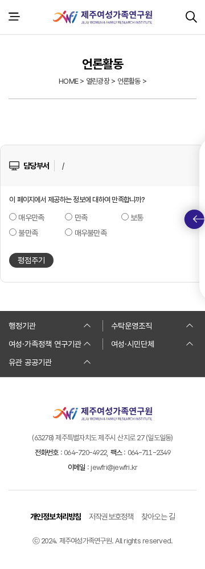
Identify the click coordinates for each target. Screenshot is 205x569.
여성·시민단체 (132, 344)
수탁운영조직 (131, 325)
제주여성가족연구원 (102, 17)
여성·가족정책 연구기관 (45, 344)
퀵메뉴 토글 (194, 219)
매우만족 (31, 217)
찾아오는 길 (158, 516)
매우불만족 (90, 233)
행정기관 (22, 325)
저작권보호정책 (111, 516)
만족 (81, 217)
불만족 (28, 233)
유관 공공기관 (30, 362)
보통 (137, 217)
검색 (191, 17)
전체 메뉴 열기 (14, 17)
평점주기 (31, 260)
